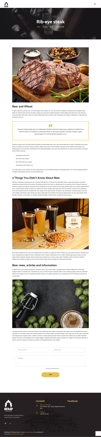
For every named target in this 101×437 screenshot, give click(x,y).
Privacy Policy (29, 432)
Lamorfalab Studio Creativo (17, 434)
